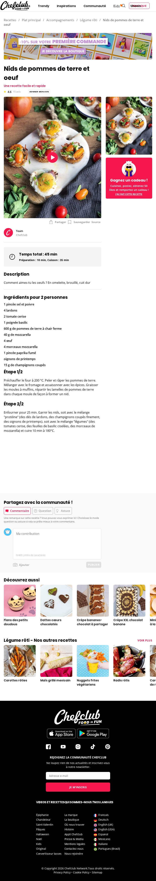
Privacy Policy (62, 872)
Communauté (95, 6)
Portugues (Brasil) (109, 848)
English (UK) (105, 824)
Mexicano (104, 839)
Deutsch (103, 819)
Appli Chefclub (73, 834)
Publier (93, 564)
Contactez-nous (74, 848)
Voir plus (145, 640)
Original (41, 848)
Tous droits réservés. (101, 868)
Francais (103, 815)
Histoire (69, 829)
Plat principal (31, 20)
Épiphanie (42, 815)
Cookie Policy (81, 872)
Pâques (40, 829)
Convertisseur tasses (48, 853)
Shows (135, 6)
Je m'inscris (78, 787)
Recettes (22, 6)
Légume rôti (88, 20)
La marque (71, 815)
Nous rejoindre (73, 853)
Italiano (102, 844)
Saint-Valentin (44, 824)
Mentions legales (74, 844)
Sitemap (97, 872)
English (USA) (106, 829)
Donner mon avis (39, 91)
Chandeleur (43, 819)
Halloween (42, 834)
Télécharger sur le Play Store (93, 733)
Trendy (43, 6)
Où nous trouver (74, 824)
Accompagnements (60, 20)
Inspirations (66, 6)
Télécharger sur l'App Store (61, 733)
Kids (38, 844)
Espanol (103, 834)
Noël (39, 839)
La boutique (71, 819)
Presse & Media (74, 839)
